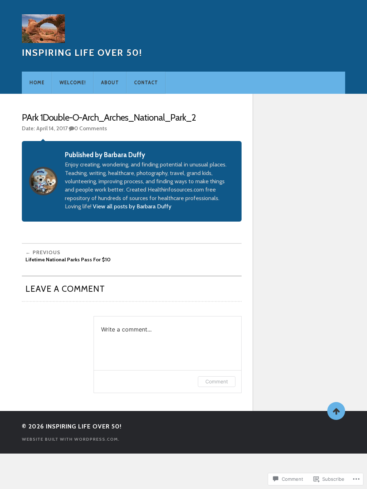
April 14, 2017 (52, 128)
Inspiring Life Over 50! (82, 52)
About (110, 82)
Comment (216, 381)
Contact (146, 82)
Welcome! (72, 82)
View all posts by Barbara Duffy (132, 206)
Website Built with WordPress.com (70, 439)
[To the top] (336, 411)
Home (36, 82)
